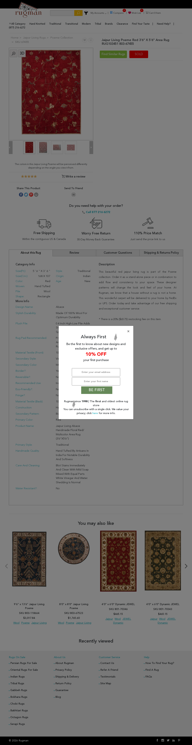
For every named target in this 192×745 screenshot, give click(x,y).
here (95, 413)
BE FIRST (97, 390)
